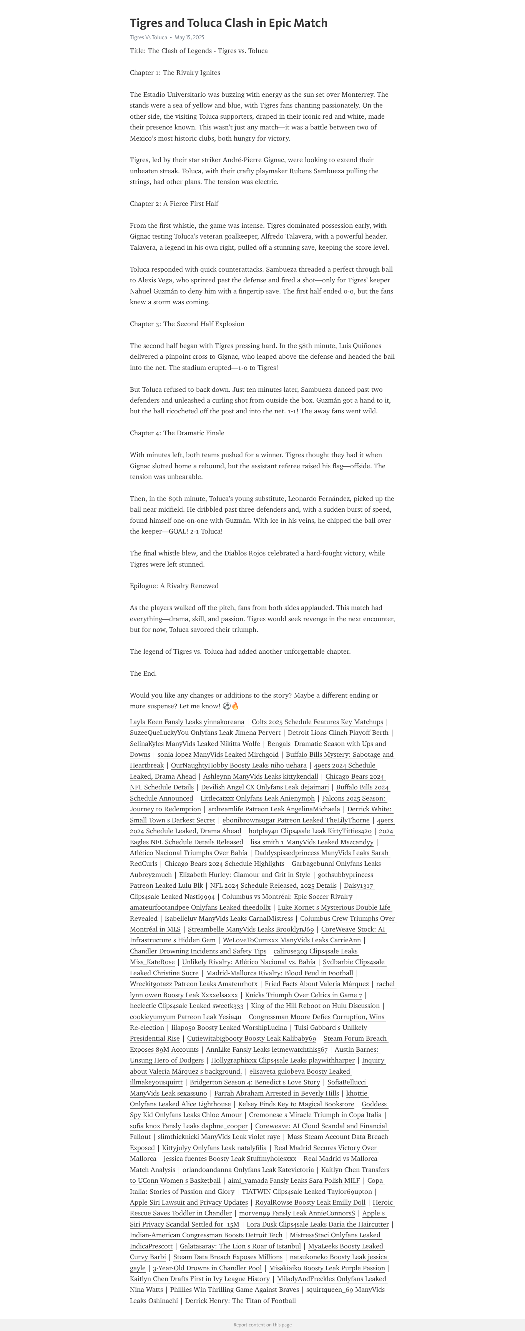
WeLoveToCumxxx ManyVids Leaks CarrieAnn (292, 940)
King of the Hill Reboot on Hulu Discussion (315, 1005)
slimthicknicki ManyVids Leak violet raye (219, 1136)
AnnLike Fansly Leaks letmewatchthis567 (266, 1049)
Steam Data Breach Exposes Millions (227, 1257)
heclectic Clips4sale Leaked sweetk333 (187, 1005)
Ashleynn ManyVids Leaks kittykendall (260, 776)
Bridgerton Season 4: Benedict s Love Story (255, 1082)
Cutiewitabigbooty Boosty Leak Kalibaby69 (251, 1038)
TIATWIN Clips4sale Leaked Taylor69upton (307, 1191)
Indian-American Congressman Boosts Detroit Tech (206, 1235)
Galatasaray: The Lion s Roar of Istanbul (240, 1246)
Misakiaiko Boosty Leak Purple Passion (327, 1268)
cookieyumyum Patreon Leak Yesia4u (185, 1017)
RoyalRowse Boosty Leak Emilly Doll (310, 1202)
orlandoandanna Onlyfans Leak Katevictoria (248, 1169)
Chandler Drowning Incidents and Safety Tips (198, 951)
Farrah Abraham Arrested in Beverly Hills (276, 1093)
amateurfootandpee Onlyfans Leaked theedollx (200, 907)
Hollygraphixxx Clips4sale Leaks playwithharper (283, 1060)
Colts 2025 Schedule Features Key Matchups (317, 722)
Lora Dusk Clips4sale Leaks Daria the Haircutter (318, 1224)
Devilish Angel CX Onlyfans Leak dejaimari (265, 787)
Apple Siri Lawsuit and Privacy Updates (189, 1202)
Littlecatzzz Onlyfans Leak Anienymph (258, 798)
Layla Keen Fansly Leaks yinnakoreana (187, 722)
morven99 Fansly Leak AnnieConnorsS (297, 1213)
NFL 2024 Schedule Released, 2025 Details (273, 885)
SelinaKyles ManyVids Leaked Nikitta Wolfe (195, 743)
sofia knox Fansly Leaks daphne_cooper (189, 1126)
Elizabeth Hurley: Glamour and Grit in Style (245, 874)
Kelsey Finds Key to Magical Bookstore (296, 1104)
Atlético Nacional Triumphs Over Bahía (189, 853)
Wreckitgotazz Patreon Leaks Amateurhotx (194, 984)
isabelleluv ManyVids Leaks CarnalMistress (229, 918)
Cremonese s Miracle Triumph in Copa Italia (315, 1115)
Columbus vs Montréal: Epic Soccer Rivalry (287, 896)
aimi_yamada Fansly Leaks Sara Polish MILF (294, 1180)
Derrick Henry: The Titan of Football (240, 1300)
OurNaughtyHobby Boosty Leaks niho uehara (239, 765)
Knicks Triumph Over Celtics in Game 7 (303, 995)
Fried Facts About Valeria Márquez (317, 984)
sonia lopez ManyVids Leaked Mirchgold (218, 754)
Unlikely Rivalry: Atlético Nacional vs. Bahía (249, 962)
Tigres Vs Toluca (148, 37)
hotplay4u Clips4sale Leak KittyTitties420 (310, 831)
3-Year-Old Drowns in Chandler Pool (207, 1268)
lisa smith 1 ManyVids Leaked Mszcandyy (312, 842)
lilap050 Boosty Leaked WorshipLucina (229, 1027)
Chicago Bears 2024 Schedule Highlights (224, 863)
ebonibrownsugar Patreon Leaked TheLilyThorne (296, 820)
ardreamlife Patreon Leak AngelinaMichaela (274, 809)
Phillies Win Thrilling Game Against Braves (234, 1289)
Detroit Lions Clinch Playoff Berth (338, 732)
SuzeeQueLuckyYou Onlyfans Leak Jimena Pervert (205, 732)
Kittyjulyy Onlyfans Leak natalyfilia (214, 1148)
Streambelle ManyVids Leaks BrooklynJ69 (251, 929)
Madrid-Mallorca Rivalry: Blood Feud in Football (279, 973)
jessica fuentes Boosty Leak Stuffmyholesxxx (230, 1158)
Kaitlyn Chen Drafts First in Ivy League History (200, 1279)
